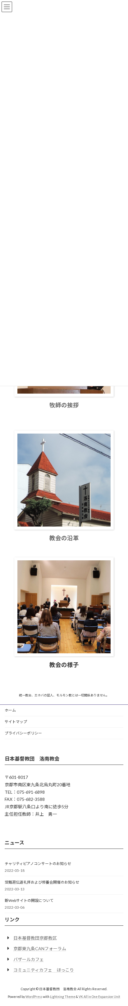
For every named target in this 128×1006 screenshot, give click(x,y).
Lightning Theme (62, 997)
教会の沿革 (64, 538)
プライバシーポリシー (23, 733)
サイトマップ (16, 721)
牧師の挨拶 (64, 405)
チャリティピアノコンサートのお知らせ (38, 863)
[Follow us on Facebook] (9, 829)
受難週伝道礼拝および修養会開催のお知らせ (42, 882)
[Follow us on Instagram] (20, 829)
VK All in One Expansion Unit (99, 997)
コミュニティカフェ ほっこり (43, 970)
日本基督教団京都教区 (35, 938)
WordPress (33, 997)
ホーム (10, 710)
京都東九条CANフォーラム (39, 948)
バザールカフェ (28, 959)
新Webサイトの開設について (29, 900)
